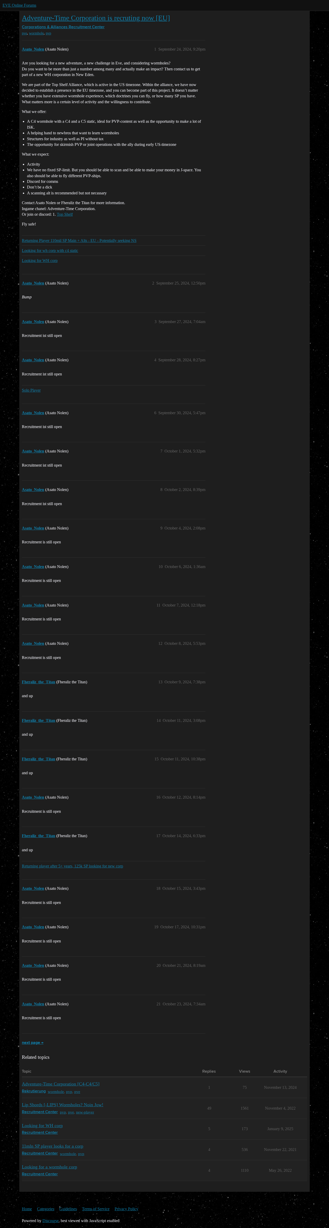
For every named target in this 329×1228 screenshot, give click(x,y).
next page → (32, 1043)
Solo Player (31, 390)
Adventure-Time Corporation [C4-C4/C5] (60, 1084)
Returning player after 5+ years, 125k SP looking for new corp (72, 866)
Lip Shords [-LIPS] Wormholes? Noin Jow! (62, 1104)
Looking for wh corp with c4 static (50, 250)
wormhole (36, 33)
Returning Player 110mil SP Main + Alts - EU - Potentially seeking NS (79, 240)
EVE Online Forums (19, 5)
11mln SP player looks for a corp (52, 1146)
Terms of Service (95, 1209)
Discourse (50, 1220)
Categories (45, 1209)
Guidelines (68, 1209)
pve (24, 33)
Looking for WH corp (40, 260)
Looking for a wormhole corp (49, 1166)
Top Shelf (65, 214)
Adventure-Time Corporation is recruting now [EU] (96, 18)
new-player (85, 1112)
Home (27, 1209)
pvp (48, 33)
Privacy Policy (126, 1209)
